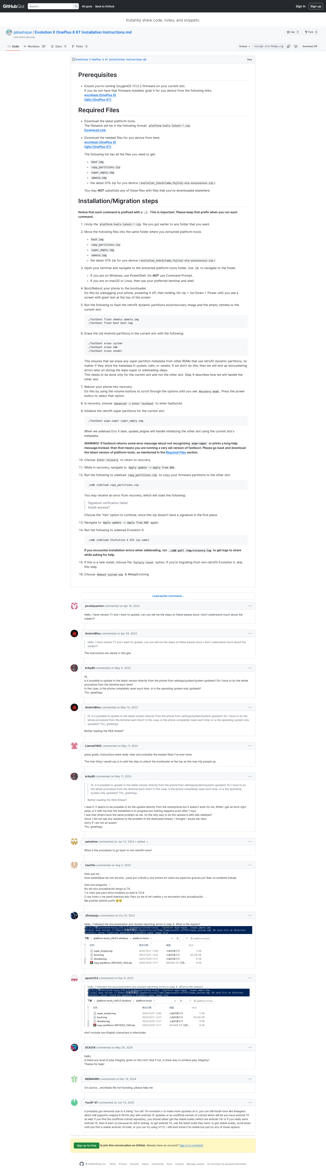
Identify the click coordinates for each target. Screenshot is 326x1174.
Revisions (36, 46)
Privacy (123, 1163)
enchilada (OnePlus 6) (100, 95)
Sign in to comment (191, 1145)
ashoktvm (91, 841)
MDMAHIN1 (92, 1078)
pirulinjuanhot (94, 605)
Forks (81, 46)
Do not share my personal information (227, 1163)
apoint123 (91, 978)
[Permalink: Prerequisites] (75, 74)
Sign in (301, 6)
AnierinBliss (93, 633)
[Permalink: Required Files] (75, 110)
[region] (163, 325)
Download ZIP (310, 46)
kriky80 (90, 667)
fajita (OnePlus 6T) (97, 99)
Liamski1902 (93, 745)
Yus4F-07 (91, 1102)
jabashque (23, 32)
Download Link (95, 130)
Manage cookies (195, 1163)
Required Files (176, 452)
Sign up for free (86, 1145)
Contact (179, 1163)
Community (158, 1163)
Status (145, 1163)
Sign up (315, 6)
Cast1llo (90, 865)
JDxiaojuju (92, 915)
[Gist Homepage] (14, 6)
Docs (169, 1163)
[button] (288, 46)
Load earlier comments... (168, 595)
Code (15, 46)
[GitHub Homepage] (81, 1164)
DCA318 (90, 1047)
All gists (87, 6)
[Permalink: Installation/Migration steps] (75, 201)
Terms (112, 1163)
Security (134, 1163)
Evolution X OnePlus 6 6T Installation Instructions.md (83, 32)
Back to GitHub (104, 6)
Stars (60, 46)
